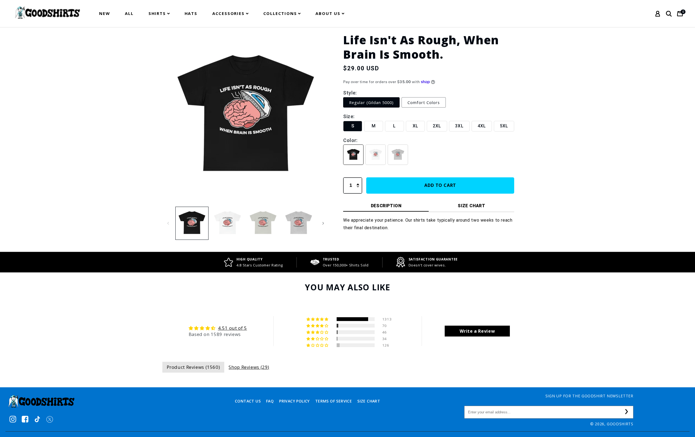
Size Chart (368, 401)
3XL (459, 125)
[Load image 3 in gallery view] (263, 223)
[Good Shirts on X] (49, 419)
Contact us (248, 401)
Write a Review (477, 331)
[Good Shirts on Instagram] (13, 419)
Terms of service (333, 401)
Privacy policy (294, 401)
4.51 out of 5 (232, 328)
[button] (159, 13)
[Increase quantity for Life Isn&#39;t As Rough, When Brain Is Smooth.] (358, 181)
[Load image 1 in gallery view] (192, 223)
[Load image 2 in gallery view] (227, 223)
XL (415, 125)
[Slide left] (168, 223)
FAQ (270, 401)
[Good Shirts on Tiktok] (37, 419)
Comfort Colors (423, 102)
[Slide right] (323, 223)
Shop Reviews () (249, 367)
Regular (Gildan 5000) (371, 102)
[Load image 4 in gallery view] (298, 223)
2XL (437, 125)
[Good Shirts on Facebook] (25, 419)
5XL (504, 125)
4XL (482, 125)
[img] (218, 328)
